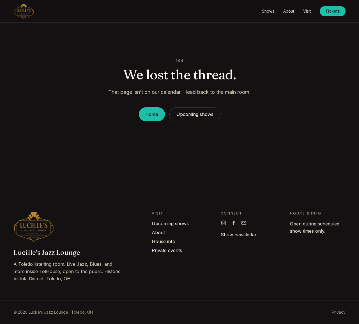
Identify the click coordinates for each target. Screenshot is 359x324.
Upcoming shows (194, 114)
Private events (167, 250)
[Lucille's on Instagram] (223, 223)
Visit (307, 11)
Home (152, 114)
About (288, 11)
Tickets (332, 11)
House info (163, 241)
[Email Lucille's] (244, 223)
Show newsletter (239, 234)
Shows (268, 11)
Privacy (339, 312)
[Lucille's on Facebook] (233, 223)
